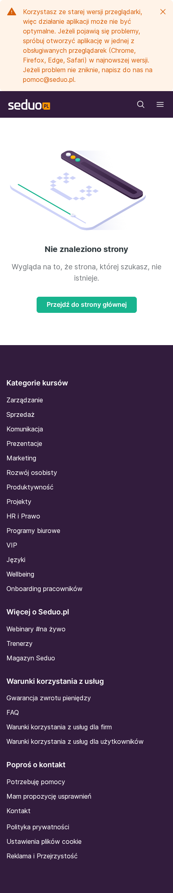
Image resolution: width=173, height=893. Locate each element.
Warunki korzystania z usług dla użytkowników (75, 741)
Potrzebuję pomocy (35, 782)
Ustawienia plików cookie (44, 841)
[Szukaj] (141, 104)
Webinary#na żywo (36, 629)
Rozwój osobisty (31, 472)
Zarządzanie (24, 400)
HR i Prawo (23, 516)
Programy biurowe (33, 531)
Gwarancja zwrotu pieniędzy (48, 698)
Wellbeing (20, 574)
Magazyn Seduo (30, 658)
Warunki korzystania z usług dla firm (59, 727)
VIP (11, 545)
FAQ (12, 712)
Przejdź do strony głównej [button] (87, 304)
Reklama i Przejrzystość (42, 856)
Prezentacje (24, 443)
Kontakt (18, 811)
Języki (15, 560)
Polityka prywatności (37, 827)
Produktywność (30, 487)
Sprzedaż (20, 414)
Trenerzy (19, 643)
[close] (163, 11)
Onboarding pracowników (44, 589)
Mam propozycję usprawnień (48, 796)
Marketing (21, 458)
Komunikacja (24, 429)
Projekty (18, 501)
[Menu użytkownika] (160, 104)
